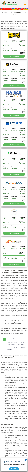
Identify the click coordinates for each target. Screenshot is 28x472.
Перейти (15, 468)
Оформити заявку (14, 56)
